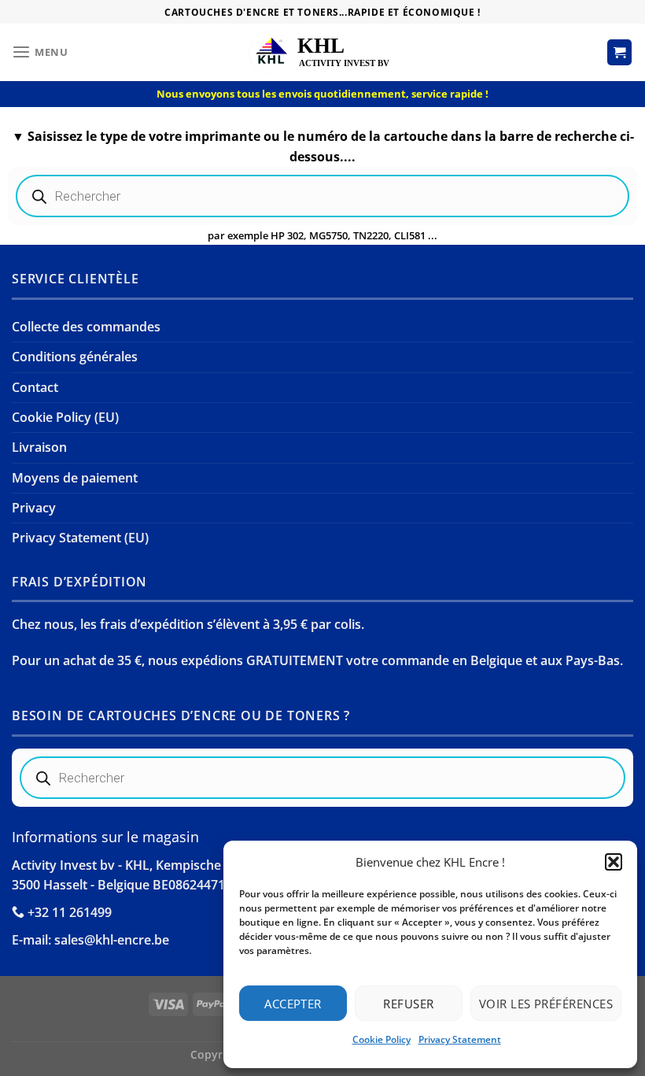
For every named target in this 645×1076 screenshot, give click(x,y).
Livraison (39, 447)
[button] (613, 862)
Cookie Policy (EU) (65, 417)
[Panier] (619, 52)
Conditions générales (75, 356)
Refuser (408, 1003)
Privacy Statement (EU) (80, 537)
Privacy (34, 507)
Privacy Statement (459, 1039)
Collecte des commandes (86, 326)
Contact (35, 387)
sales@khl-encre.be (111, 939)
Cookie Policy (381, 1039)
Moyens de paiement (75, 477)
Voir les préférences (546, 1003)
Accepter (293, 1003)
